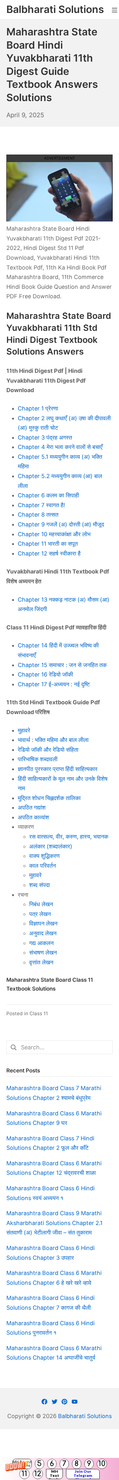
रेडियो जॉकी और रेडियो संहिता (48, 749)
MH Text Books (54, 1474)
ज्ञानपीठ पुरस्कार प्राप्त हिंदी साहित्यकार (57, 769)
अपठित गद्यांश (32, 807)
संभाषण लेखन (43, 952)
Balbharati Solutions (85, 1416)
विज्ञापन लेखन (43, 923)
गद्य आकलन (41, 943)
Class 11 (39, 1013)
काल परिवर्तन (42, 865)
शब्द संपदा (39, 885)
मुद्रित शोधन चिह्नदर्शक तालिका (49, 798)
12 (37, 1474)
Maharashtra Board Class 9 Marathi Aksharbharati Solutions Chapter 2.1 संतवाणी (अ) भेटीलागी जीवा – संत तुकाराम (54, 1223)
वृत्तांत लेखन (41, 962)
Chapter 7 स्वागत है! (41, 505)
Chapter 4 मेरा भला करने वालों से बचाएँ (60, 447)
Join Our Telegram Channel (83, 1474)
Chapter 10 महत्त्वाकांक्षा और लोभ (54, 534)
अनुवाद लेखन (42, 933)
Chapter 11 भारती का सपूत (48, 543)
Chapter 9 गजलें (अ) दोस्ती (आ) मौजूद (61, 524)
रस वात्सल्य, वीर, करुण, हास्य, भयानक (68, 836)
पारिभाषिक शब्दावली (37, 759)
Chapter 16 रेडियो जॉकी (45, 674)
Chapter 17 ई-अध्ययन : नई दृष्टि (54, 684)
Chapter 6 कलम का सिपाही (48, 495)
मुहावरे (24, 730)
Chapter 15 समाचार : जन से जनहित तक (62, 665)
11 (24, 1474)
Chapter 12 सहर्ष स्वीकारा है (49, 553)
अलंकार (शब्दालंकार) (50, 846)
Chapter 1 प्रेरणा (38, 408)
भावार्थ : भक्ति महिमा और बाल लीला (53, 740)
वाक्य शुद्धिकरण (44, 855)
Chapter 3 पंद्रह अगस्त (45, 437)
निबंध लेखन (41, 904)
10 (101, 1464)
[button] (59, 1469)
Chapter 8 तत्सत (38, 514)
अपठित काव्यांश (33, 817)
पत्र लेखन (40, 914)
